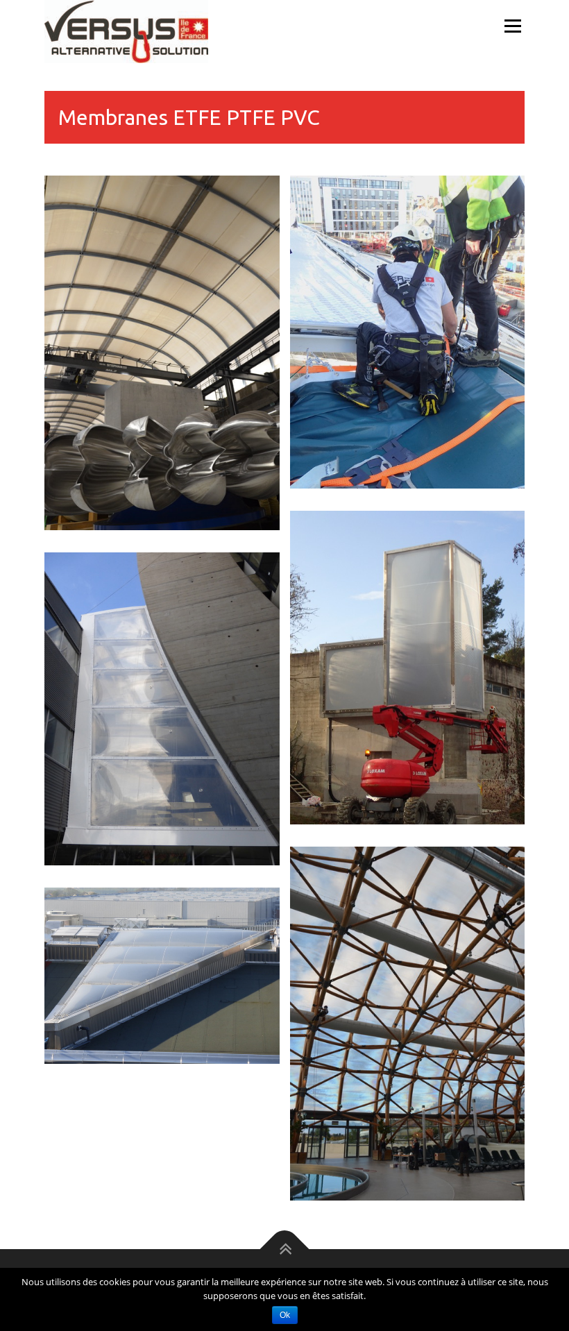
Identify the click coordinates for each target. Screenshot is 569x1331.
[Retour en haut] (284, 1249)
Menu (512, 25)
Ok (285, 1315)
